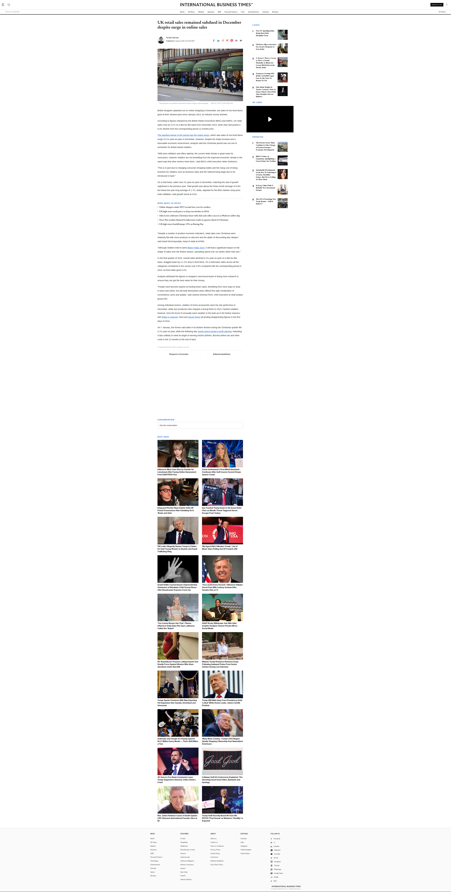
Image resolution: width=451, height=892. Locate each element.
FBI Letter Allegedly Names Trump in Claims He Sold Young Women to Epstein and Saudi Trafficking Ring (177, 549)
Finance (183, 853)
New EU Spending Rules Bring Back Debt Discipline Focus (265, 33)
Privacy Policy (215, 850)
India (242, 842)
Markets (201, 12)
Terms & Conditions (217, 846)
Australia (244, 838)
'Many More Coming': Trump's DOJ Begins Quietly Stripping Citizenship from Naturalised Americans (222, 741)
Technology (154, 861)
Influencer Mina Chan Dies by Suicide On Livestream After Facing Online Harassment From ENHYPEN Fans (176, 472)
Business (211, 12)
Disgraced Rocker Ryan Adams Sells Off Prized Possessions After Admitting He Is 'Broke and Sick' (175, 510)
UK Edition (442, 12)
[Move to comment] (241, 40)
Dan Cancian (174, 38)
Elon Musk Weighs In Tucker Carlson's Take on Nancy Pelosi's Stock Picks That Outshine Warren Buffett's (266, 91)
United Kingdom (246, 850)
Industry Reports (186, 879)
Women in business (187, 865)
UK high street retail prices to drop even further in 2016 (184, 212)
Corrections (214, 857)
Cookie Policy (215, 853)
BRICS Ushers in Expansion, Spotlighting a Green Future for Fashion (266, 159)
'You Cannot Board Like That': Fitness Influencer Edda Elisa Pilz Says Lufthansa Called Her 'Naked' (175, 625)
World (182, 12)
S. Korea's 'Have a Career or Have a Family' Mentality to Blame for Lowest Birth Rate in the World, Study (266, 62)
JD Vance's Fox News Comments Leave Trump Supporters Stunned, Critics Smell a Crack (176, 779)
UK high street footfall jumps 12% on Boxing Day (181, 224)
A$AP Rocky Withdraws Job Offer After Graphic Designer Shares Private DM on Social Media (219, 625)
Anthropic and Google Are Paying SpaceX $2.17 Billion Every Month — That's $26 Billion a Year (177, 741)
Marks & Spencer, (170, 317)
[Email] (236, 40)
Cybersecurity (185, 857)
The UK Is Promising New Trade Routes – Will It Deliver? (266, 201)
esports (182, 868)
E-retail (182, 838)
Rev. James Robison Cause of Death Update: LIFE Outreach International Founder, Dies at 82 (177, 818)
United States (245, 853)
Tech (243, 12)
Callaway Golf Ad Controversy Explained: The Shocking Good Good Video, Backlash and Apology (222, 779)
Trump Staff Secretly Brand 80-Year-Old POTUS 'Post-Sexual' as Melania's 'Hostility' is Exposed (222, 818)
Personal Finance (231, 12)
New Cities (184, 872)
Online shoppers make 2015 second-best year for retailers (185, 207)
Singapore (244, 846)
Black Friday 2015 (196, 248)
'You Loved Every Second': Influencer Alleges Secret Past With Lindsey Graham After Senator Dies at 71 (222, 587)
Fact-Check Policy (216, 865)
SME (219, 12)
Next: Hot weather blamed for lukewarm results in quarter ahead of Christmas (193, 220)
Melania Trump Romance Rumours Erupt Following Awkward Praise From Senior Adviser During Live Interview (220, 664)
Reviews (275, 12)
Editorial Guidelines (221, 354)
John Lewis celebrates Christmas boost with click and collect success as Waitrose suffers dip (199, 216)
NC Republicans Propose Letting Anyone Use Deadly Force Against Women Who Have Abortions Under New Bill (177, 664)
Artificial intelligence (187, 861)
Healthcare (184, 846)
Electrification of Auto (187, 850)
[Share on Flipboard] (227, 40)
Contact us (214, 842)
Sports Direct (194, 317)
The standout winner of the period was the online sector (183, 135)
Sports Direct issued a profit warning (215, 331)
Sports (152, 872)
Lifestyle (265, 12)
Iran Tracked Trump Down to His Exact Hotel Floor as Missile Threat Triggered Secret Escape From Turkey (221, 510)
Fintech (182, 876)
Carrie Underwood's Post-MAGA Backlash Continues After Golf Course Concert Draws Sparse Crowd (221, 472)
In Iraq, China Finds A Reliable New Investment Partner (265, 188)
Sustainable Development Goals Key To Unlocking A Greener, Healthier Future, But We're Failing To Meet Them (266, 174)
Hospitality (184, 842)
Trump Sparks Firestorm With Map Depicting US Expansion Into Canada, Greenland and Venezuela (177, 702)
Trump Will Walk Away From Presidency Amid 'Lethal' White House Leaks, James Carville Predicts (222, 702)
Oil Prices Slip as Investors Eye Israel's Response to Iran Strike (266, 47)
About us (213, 838)
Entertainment (253, 12)
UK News (191, 12)
